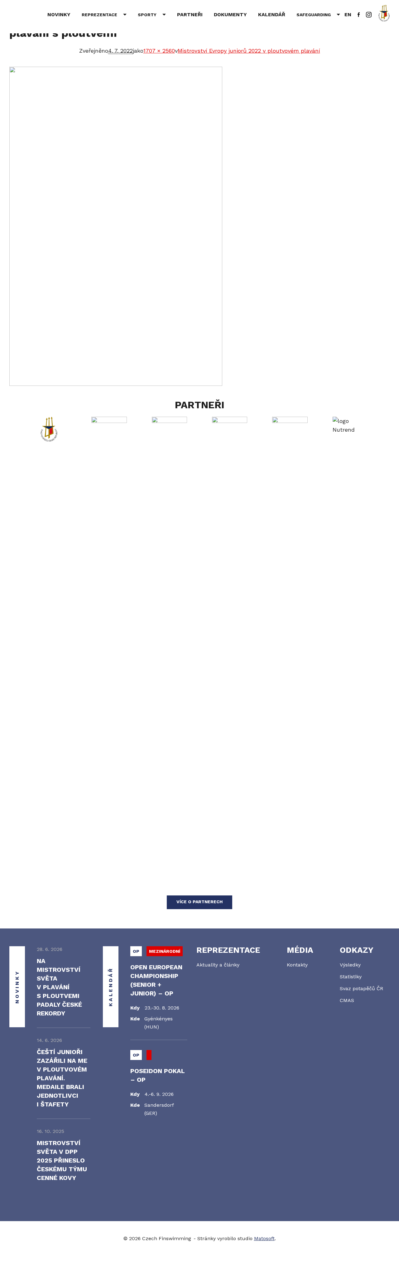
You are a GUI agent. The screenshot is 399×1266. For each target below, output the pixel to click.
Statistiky (351, 977)
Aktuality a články (217, 965)
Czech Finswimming (37, 14)
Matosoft (264, 1238)
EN (347, 14)
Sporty (147, 14)
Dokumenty (230, 14)
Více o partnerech (199, 901)
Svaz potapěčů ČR (361, 988)
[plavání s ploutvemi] (199, 226)
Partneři (190, 14)
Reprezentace (99, 14)
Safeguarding (313, 14)
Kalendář (271, 14)
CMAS (347, 1000)
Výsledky (350, 965)
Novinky (58, 14)
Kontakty (297, 965)
